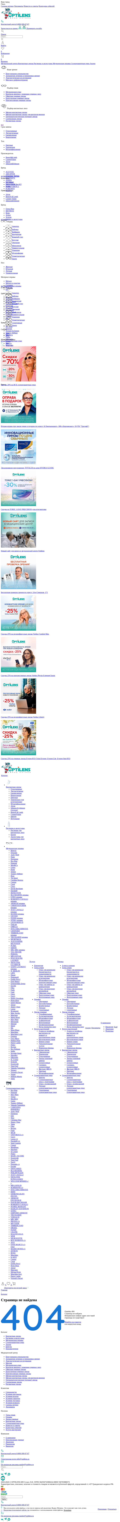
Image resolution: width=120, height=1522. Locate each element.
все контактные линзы (10, 176)
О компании (10, 1438)
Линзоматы (18, 6)
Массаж (9, 1363)
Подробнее (67, 1510)
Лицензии (10, 1442)
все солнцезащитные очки (11, 341)
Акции (8, 1345)
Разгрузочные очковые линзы (17, 1372)
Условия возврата (13, 1403)
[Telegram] (6, 1475)
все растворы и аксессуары (11, 219)
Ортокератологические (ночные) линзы (21, 1380)
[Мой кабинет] (3, 1285)
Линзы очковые (12, 1419)
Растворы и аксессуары (15, 1338)
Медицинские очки (13, 1365)
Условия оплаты (12, 1396)
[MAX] (9, 1475)
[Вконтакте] (2, 1475)
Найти (4, 1499)
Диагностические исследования (18, 1361)
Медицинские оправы (14, 1340)
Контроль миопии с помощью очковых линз (23, 1367)
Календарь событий (46, 6)
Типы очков (10, 1415)
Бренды (9, 1347)
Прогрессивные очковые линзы (18, 1374)
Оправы (9, 1417)
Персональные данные (15, 1440)
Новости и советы (31, 6)
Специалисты (11, 1392)
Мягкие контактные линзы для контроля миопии (25, 1378)
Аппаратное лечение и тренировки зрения (23, 1359)
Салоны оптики (7, 6)
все (2, 125)
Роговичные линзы (13, 1384)
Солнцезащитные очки (15, 1342)
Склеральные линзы (14, 1382)
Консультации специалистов (17, 1357)
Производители (12, 1349)
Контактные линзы (13, 1336)
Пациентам (10, 1444)
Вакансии (9, 1446)
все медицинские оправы (11, 286)
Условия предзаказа (13, 1394)
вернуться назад (74, 1324)
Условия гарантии (13, 1399)
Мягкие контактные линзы (16, 1376)
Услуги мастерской (13, 1430)
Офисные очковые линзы (16, 1369)
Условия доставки (13, 1401)
